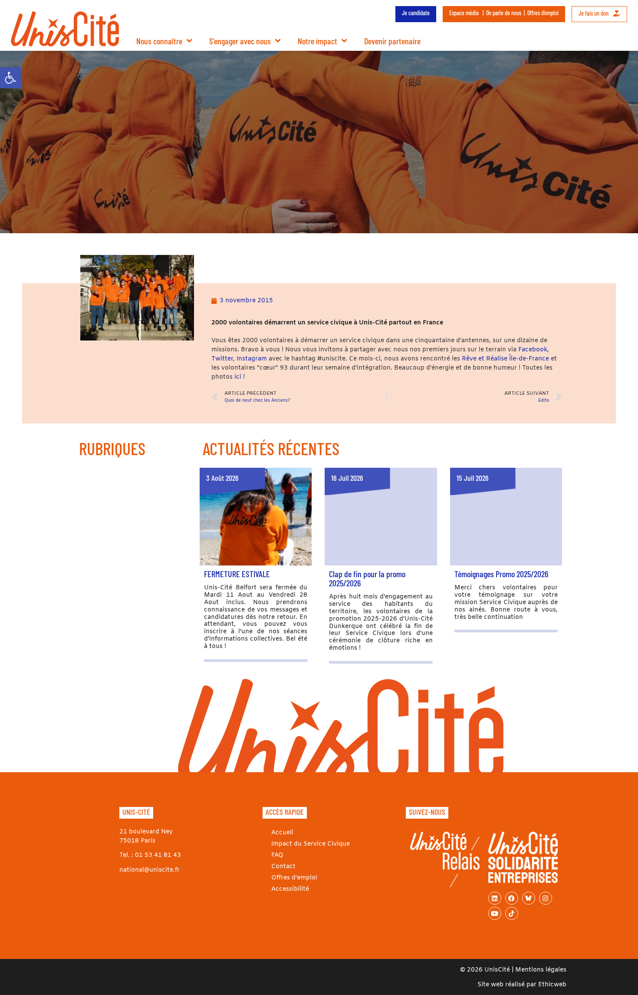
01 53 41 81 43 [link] (158, 855)
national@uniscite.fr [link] (149, 870)
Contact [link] (283, 867)
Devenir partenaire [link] (392, 41)
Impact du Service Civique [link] (310, 844)
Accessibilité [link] (290, 889)
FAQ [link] (277, 855)
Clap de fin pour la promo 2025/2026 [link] (367, 578)
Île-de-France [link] (529, 359)
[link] (10, 77)
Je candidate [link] (416, 13)
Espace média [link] (464, 13)
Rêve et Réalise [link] (485, 359)
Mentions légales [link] (540, 970)
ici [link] (238, 377)
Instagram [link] (252, 359)
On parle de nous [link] (503, 13)
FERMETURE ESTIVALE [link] (237, 574)
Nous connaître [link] (159, 41)
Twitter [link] (222, 359)
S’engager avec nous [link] (240, 41)
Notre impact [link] (317, 41)
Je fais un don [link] (594, 13)
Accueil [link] (282, 833)
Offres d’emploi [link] (543, 13)
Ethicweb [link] (552, 985)
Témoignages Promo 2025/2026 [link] (501, 574)
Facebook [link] (532, 350)
